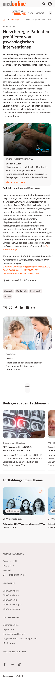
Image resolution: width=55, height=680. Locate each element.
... (50, 12)
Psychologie (35, 291)
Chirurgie (8, 291)
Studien (7, 296)
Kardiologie (21, 291)
